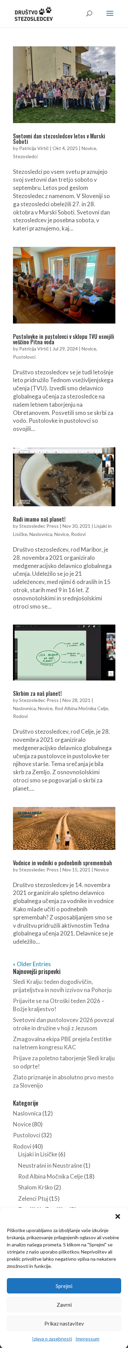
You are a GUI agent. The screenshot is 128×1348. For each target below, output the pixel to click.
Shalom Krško (35, 1187)
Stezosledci (25, 156)
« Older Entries (32, 964)
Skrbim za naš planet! (37, 693)
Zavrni (64, 1305)
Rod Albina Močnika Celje (81, 708)
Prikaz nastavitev (64, 1323)
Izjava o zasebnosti (52, 1339)
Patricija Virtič (34, 148)
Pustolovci (24, 357)
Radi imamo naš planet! (39, 519)
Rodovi (78, 534)
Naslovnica (40, 534)
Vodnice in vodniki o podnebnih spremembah (62, 863)
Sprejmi (64, 1286)
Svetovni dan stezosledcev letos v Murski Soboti (59, 139)
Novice (89, 148)
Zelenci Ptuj (33, 1198)
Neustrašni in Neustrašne (50, 1165)
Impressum (87, 1339)
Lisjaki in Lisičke (37, 1154)
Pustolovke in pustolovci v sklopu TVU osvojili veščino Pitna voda (63, 339)
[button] (117, 1216)
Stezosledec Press (39, 526)
